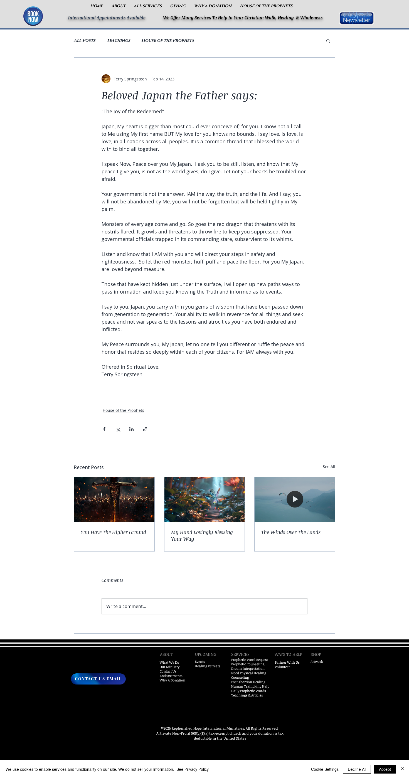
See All (329, 466)
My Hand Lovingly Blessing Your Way (202, 535)
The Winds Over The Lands (291, 532)
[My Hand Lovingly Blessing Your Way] (204, 499)
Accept (385, 769)
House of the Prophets (167, 40)
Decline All (357, 769)
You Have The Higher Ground (113, 532)
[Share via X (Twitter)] (117, 429)
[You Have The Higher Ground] (114, 499)
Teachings (118, 40)
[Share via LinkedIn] (131, 429)
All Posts (84, 40)
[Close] (402, 769)
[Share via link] (145, 429)
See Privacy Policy (192, 769)
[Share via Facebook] (104, 429)
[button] (118, 6)
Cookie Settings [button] (325, 769)
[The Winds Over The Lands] (295, 499)
